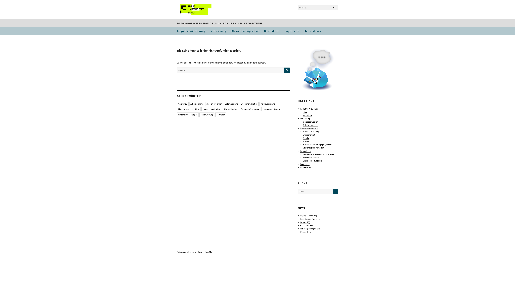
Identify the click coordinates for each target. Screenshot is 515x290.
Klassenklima (183, 109)
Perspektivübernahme (250, 109)
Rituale (306, 141)
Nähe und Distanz (230, 109)
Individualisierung (267, 104)
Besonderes (271, 31)
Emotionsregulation (249, 104)
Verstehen (307, 115)
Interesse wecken (310, 122)
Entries (305, 222)
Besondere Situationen (312, 161)
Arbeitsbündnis (196, 104)
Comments (306, 225)
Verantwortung (207, 114)
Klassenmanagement (245, 31)
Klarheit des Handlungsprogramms (317, 144)
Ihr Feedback (312, 31)
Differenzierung (231, 104)
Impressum (292, 31)
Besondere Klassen (311, 157)
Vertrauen (220, 114)
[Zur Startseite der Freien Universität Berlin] (199, 9)
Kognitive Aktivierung (191, 31)
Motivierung (218, 31)
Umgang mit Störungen (188, 114)
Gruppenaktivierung (311, 131)
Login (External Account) (310, 219)
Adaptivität (182, 104)
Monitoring (215, 109)
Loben (205, 109)
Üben (305, 112)
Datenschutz (305, 232)
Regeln (306, 138)
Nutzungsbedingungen (310, 228)
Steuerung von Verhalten (313, 147)
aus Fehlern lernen (214, 104)
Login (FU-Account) (308, 215)
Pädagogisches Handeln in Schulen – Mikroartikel (220, 23)
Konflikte (195, 109)
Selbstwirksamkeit (310, 125)
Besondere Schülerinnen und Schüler (318, 154)
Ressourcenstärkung (271, 109)
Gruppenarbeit (309, 135)
